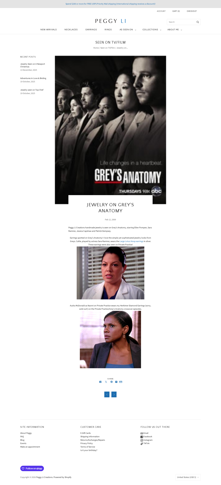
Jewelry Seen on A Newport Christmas (32, 65)
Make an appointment (30, 446)
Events (23, 443)
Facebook (147, 436)
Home (96, 47)
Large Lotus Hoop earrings (131, 241)
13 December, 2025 (28, 70)
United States (186, 477)
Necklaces (71, 29)
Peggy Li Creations (44, 477)
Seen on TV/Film (107, 47)
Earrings (91, 29)
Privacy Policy (86, 443)
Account (161, 11)
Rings (108, 29)
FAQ (22, 436)
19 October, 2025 (27, 81)
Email (145, 433)
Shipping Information (90, 436)
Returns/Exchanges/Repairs (92, 440)
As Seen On (126, 29)
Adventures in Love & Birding (33, 78)
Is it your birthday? (88, 450)
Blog (22, 440)
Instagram (148, 440)
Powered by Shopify (62, 477)
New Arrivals (48, 29)
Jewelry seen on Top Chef (31, 89)
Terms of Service (87, 446)
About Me (173, 29)
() (176, 11)
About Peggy (26, 433)
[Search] (198, 22)
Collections (150, 29)
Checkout (192, 11)
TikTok (146, 443)
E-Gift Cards (85, 433)
